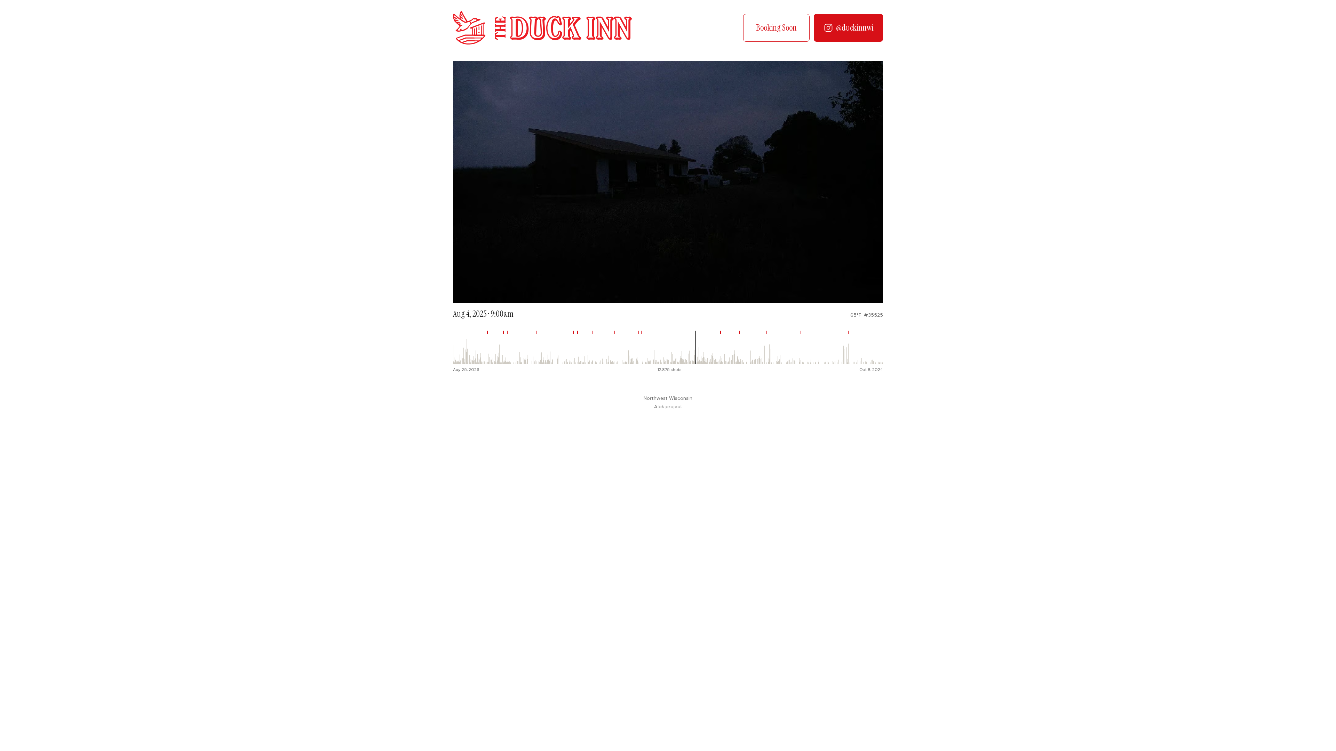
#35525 (873, 315)
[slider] (668, 347)
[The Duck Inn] (542, 28)
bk (661, 406)
